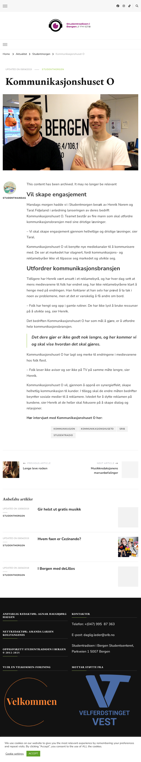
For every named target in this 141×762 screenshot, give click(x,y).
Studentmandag (10, 197)
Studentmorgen (53, 69)
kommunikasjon (64, 428)
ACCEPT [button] (33, 753)
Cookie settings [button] (15, 753)
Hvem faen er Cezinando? (59, 538)
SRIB (122, 428)
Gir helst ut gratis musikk (59, 509)
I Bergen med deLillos (56, 568)
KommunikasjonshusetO (97, 428)
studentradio (63, 435)
